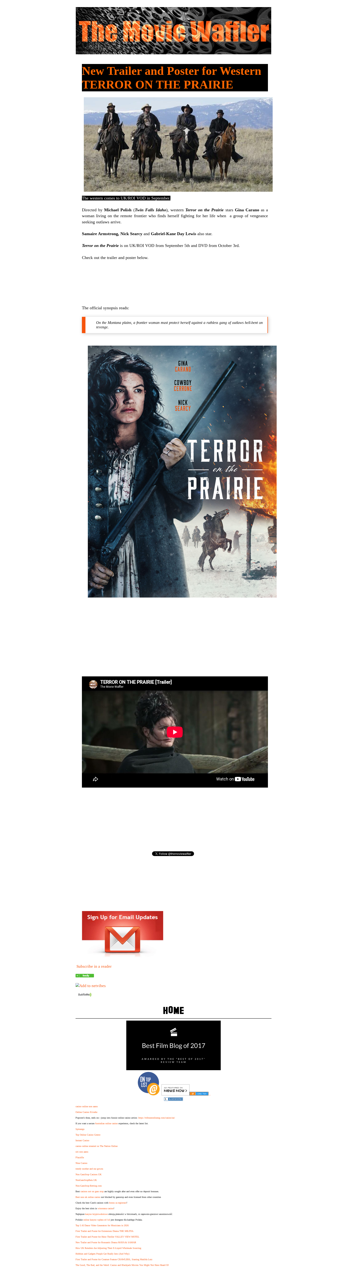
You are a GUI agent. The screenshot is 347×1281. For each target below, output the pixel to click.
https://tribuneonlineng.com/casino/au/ (156, 1117)
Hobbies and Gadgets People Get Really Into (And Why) (102, 1253)
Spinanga (80, 1129)
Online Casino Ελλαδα (86, 1112)
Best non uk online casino (88, 1197)
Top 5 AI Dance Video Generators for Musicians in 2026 (102, 1225)
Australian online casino (106, 1123)
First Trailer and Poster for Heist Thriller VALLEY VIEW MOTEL (107, 1236)
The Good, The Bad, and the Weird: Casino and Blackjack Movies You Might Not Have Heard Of (122, 1265)
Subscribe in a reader (94, 966)
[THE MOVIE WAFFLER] (85, 976)
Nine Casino (81, 1163)
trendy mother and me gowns (89, 1168)
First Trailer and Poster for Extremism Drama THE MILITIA (104, 1231)
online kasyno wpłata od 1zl (96, 1219)
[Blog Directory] (199, 1094)
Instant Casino (82, 1140)
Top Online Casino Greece (88, 1134)
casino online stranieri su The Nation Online (97, 1146)
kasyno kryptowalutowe (96, 1214)
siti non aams (82, 1151)
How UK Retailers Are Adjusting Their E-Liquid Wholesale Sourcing (108, 1248)
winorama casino (106, 1208)
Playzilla (80, 1157)
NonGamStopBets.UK (86, 1180)
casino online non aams (87, 1106)
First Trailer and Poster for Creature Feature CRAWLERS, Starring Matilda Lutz (114, 1259)
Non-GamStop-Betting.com (89, 1185)
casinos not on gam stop (92, 1191)
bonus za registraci (118, 1202)
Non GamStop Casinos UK (89, 1174)
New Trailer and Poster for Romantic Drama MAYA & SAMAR (106, 1242)
